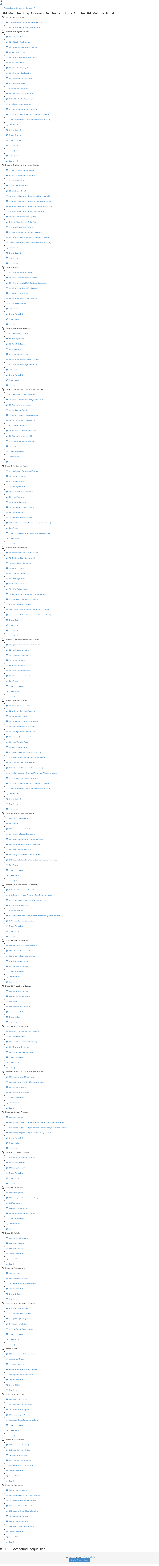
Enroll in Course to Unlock (79, 1560)
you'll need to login (88, 1557)
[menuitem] (1, 5)
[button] (1, 2)
